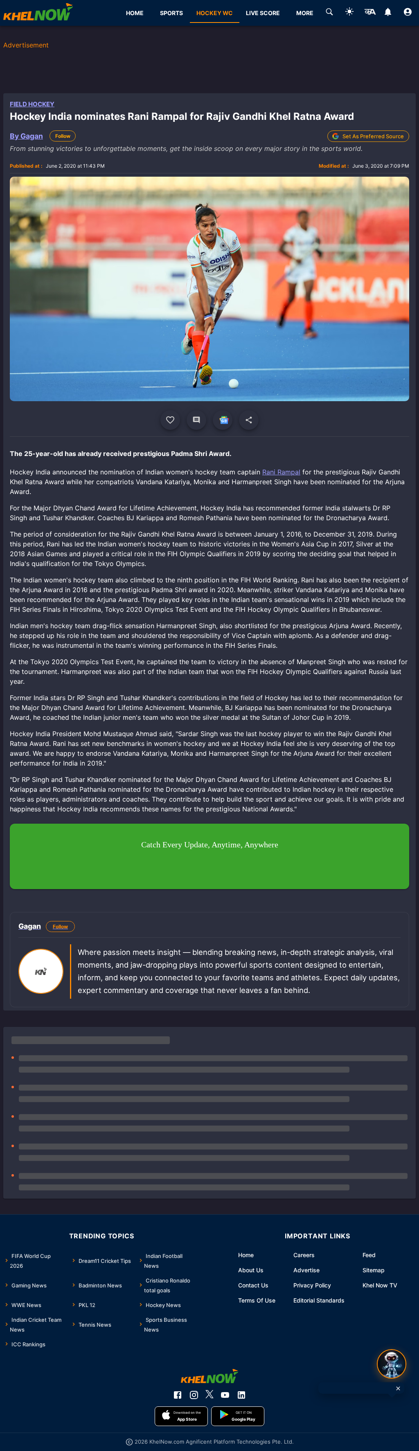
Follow (62, 136)
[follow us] (222, 420)
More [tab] (304, 12)
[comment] (196, 420)
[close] (398, 1388)
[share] (249, 420)
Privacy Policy (312, 1285)
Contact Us (253, 1285)
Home (246, 1254)
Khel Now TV (380, 1285)
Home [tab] (135, 12)
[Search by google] (329, 13)
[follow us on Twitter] (209, 1395)
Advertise (306, 1270)
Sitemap (374, 1270)
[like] (170, 420)
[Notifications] (388, 13)
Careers (304, 1254)
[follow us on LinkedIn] (241, 1395)
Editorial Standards (319, 1300)
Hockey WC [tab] (214, 12)
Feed (369, 1254)
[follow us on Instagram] (194, 1395)
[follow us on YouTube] (225, 1395)
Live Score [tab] (263, 12)
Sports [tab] (171, 12)
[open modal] (391, 1364)
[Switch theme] (349, 13)
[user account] (408, 13)
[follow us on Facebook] (177, 1395)
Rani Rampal (281, 472)
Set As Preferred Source (373, 136)
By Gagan (26, 136)
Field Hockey (32, 104)
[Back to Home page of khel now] (38, 12)
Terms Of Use (256, 1300)
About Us (251, 1270)
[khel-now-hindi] (369, 13)
